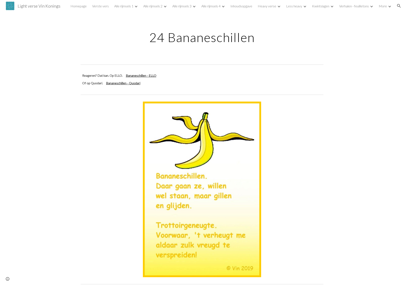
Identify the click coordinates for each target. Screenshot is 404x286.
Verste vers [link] (100, 6)
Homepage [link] (78, 6)
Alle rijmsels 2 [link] (152, 6)
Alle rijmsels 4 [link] (211, 6)
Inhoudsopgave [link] (241, 6)
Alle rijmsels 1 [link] (123, 6)
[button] (399, 6)
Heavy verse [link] (267, 6)
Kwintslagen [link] (320, 6)
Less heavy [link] (294, 6)
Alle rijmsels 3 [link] (181, 6)
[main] (202, 37)
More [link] (383, 6)
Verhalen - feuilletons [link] (354, 6)
